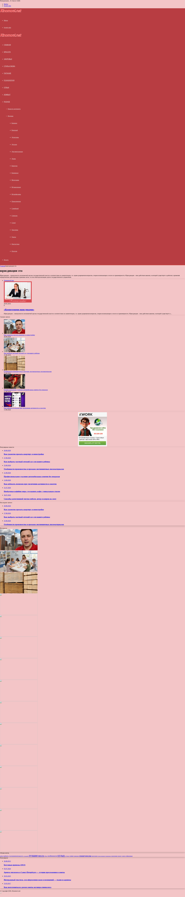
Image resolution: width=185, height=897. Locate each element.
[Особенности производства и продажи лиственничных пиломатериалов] (14, 370)
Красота (7, 52)
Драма (14, 159)
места (41, 855)
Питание (7, 73)
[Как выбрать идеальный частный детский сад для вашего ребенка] (19, 786)
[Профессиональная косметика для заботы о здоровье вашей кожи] (19, 765)
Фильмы (10, 116)
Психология (9, 80)
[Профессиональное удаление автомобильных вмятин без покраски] (14, 388)
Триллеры (15, 230)
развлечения (114, 856)
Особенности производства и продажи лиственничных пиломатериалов (28, 371)
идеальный (25, 856)
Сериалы (14, 215)
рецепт (119, 856)
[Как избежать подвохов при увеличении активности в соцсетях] (14, 406)
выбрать (6, 856)
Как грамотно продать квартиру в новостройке (19, 335)
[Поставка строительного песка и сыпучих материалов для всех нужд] (19, 700)
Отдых (6, 87)
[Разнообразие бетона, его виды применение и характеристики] (19, 743)
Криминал (15, 173)
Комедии (14, 166)
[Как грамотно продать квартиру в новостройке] (14, 333)
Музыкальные (16, 187)
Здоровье (8, 59)
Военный (15, 130)
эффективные (129, 856)
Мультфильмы (16, 194)
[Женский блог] (11, 12)
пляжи (72, 856)
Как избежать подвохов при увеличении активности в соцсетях (25, 408)
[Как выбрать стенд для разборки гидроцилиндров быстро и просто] (19, 808)
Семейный (15, 208)
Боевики (14, 123)
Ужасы (14, 237)
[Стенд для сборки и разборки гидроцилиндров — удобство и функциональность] (19, 830)
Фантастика (15, 244)
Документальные (17, 151)
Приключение (16, 201)
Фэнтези (14, 251)
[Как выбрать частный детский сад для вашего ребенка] (14, 351)
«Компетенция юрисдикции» (19, 309)
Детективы (15, 137)
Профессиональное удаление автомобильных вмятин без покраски (26, 390)
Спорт (14, 223)
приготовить (95, 856)
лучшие (33, 855)
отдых (61, 855)
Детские (14, 144)
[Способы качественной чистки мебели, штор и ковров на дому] (19, 679)
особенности (52, 856)
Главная (2, 266)
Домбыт (7, 94)
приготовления (101, 856)
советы (124, 856)
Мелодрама (15, 180)
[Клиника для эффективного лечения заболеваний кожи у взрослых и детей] (19, 851)
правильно (76, 856)
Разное (7, 102)
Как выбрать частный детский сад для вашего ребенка (22, 353)
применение (108, 856)
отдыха (67, 856)
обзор (45, 856)
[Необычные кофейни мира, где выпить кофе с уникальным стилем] (19, 657)
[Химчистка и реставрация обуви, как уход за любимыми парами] (19, 722)
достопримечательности (16, 856)
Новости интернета (14, 109)
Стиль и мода (9, 66)
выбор (1, 856)
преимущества (85, 856)
